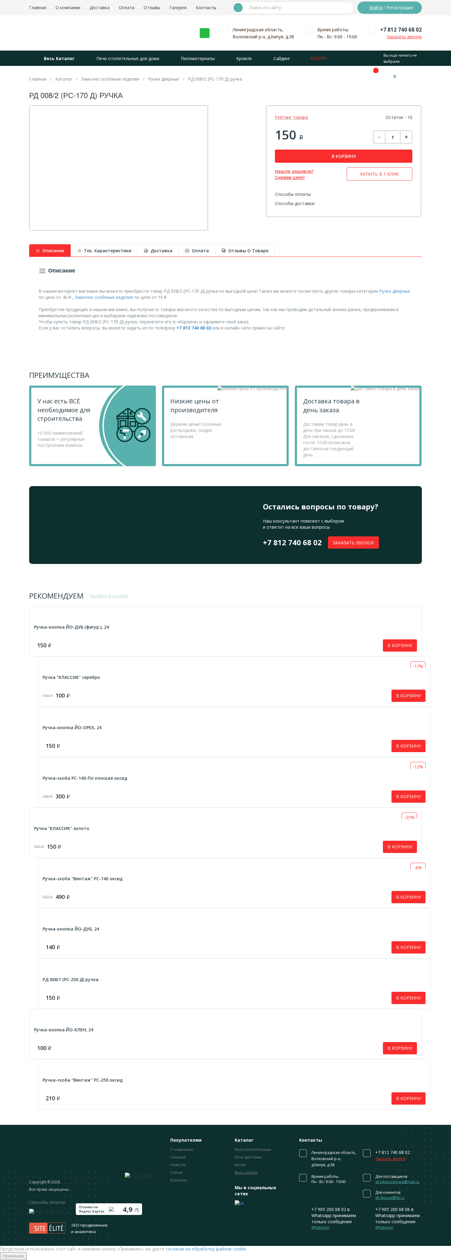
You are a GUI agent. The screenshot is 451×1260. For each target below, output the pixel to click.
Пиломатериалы (198, 58)
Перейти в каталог (109, 596)
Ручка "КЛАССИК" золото (61, 828)
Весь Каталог (59, 58)
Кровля (244, 58)
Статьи (176, 1172)
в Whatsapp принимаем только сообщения (333, 1218)
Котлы (240, 1164)
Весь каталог (246, 1172)
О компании (68, 7)
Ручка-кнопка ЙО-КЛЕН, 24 (63, 1030)
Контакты (206, 7)
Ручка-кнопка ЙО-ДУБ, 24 (71, 929)
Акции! (318, 58)
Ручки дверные (394, 291)
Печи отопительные (253, 1149)
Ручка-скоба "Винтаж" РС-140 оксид (83, 878)
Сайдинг (281, 58)
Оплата (126, 7)
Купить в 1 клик (379, 174)
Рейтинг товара (291, 117)
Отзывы (152, 7)
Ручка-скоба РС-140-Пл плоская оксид (85, 778)
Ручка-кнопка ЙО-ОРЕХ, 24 (72, 727)
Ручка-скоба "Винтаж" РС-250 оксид (83, 1080)
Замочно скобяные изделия (104, 297)
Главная (37, 7)
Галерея (178, 7)
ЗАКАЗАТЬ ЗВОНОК (353, 543)
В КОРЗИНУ (344, 156)
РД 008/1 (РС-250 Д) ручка (70, 979)
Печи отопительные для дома (127, 58)
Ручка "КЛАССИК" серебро (71, 677)
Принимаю (13, 1256)
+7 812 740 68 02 (401, 29)
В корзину (399, 645)
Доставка (100, 7)
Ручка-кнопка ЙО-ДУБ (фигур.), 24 (71, 627)
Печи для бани (248, 1157)
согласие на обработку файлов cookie (206, 1249)
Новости (178, 1164)
